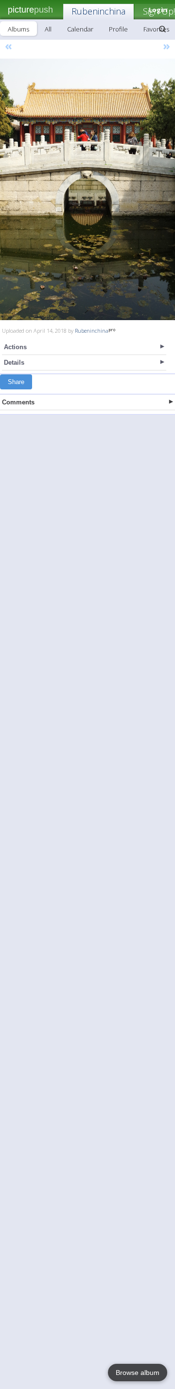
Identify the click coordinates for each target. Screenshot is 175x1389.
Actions (15, 347)
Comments (18, 402)
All (48, 29)
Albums (18, 29)
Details (14, 362)
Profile (118, 29)
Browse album (137, 1372)
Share (16, 382)
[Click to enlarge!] (87, 189)
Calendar (80, 29)
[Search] (162, 29)
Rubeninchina (98, 11)
